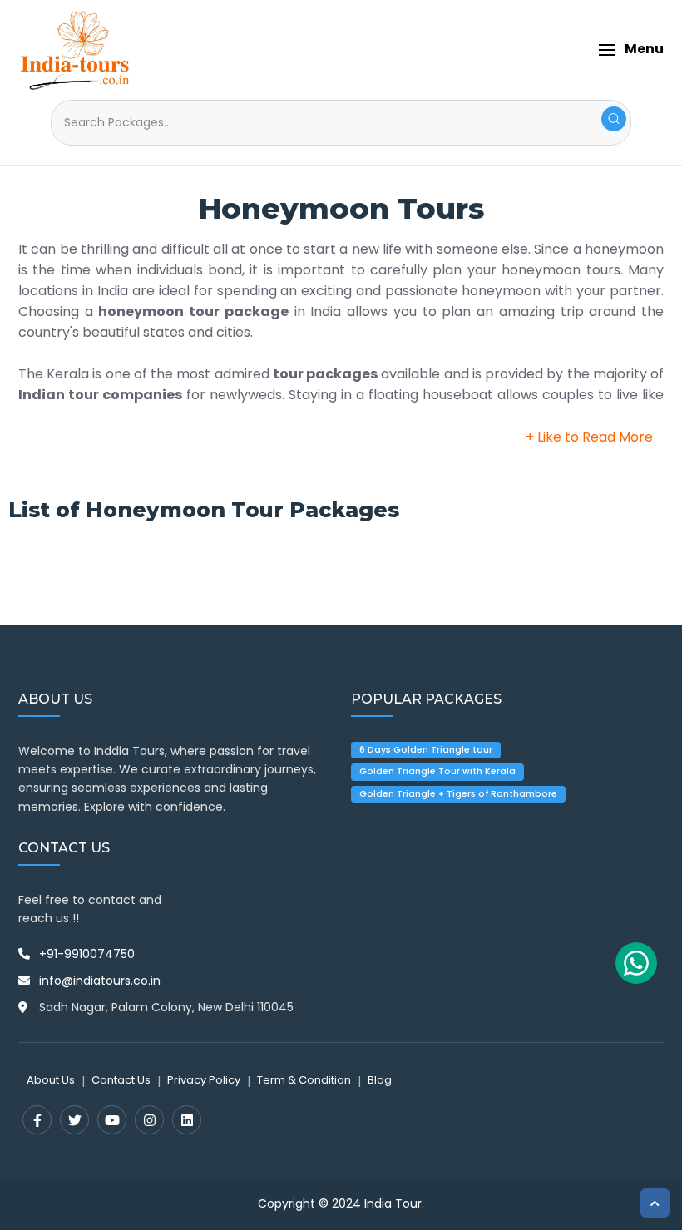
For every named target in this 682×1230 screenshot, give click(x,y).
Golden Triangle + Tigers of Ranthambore (458, 794)
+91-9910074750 (87, 954)
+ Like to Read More (589, 437)
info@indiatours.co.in (100, 980)
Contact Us (121, 1080)
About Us (51, 1080)
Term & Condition (304, 1080)
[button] (631, 49)
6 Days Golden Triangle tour (425, 749)
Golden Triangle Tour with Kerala (437, 771)
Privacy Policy (203, 1080)
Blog (380, 1080)
